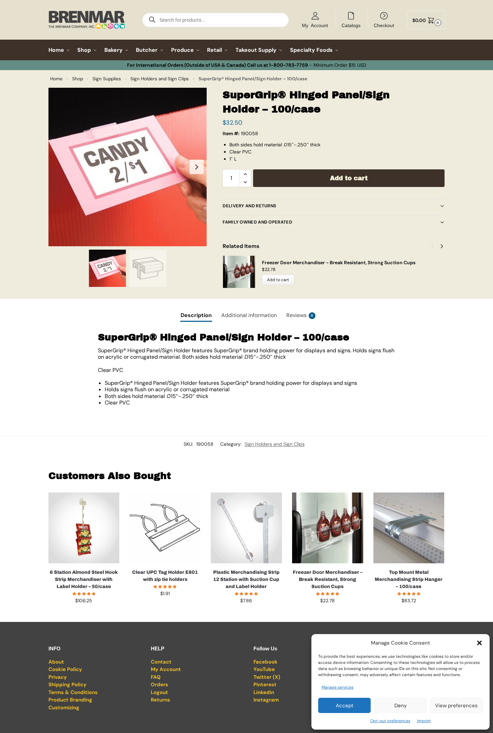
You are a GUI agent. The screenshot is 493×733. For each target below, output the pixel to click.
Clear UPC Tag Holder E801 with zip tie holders (165, 576)
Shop (77, 79)
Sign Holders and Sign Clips (159, 79)
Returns (160, 699)
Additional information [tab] (249, 315)
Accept (344, 705)
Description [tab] (196, 315)
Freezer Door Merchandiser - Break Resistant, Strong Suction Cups (338, 262)
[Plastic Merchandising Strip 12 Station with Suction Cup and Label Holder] (246, 528)
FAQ (156, 677)
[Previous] (432, 246)
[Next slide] (196, 167)
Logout (159, 692)
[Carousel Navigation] (435, 246)
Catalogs (351, 25)
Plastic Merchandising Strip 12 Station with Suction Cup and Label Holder (246, 579)
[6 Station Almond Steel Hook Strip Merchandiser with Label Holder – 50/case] (84, 528)
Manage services (337, 687)
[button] (479, 643)
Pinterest (264, 684)
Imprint (424, 721)
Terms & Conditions (73, 692)
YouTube (264, 669)
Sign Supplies (107, 79)
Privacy (57, 677)
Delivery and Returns (249, 206)
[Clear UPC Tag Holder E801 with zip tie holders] (165, 528)
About (56, 661)
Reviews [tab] (299, 315)
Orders (159, 684)
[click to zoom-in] (127, 167)
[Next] (442, 246)
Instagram (266, 699)
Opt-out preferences (390, 721)
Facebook (265, 661)
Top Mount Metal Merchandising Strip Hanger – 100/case (409, 579)
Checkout (384, 25)
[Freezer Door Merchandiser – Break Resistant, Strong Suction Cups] (327, 528)
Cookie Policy (65, 669)
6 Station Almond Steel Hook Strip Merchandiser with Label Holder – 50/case (84, 579)
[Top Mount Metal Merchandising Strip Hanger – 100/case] (409, 528)
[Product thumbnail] (242, 272)
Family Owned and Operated (257, 222)
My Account (315, 25)
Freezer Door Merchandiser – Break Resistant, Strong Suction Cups (328, 579)
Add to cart (349, 178)
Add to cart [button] (83, 615)
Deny (400, 705)
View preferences (456, 705)
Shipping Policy (67, 684)
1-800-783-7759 (288, 65)
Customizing (63, 707)
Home (56, 79)
